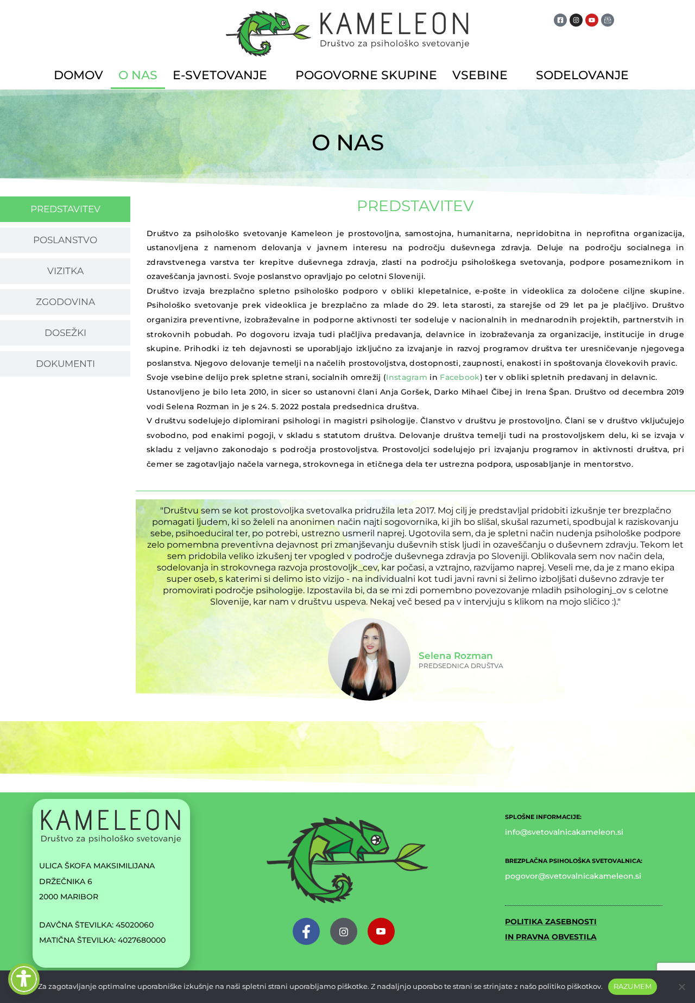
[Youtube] (381, 931)
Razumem (633, 986)
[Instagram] (343, 931)
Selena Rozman (456, 655)
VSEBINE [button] (480, 75)
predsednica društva (461, 666)
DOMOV (78, 75)
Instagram (406, 377)
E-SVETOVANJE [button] (220, 75)
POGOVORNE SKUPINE (366, 75)
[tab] (65, 209)
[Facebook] (306, 931)
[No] (681, 986)
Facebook (459, 377)
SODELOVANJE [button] (582, 75)
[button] (226, 75)
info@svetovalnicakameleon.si (564, 832)
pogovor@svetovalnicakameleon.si (573, 876)
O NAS (137, 75)
